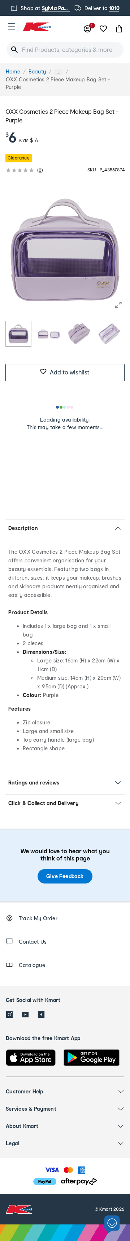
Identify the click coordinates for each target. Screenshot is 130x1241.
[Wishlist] (103, 29)
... (58, 72)
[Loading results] (65, 407)
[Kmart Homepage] (36, 27)
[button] (12, 27)
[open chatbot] (112, 1224)
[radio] (18, 334)
